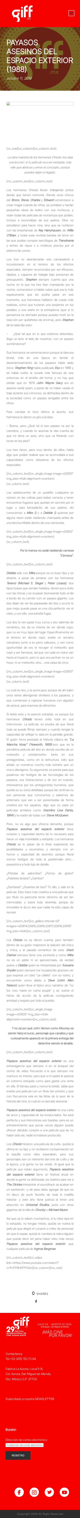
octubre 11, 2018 (19, 78)
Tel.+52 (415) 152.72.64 (21, 1359)
